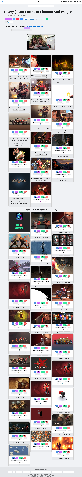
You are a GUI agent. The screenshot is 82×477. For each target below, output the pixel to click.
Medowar (22, 417)
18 (21, 191)
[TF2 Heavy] (41, 66)
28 (65, 351)
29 (65, 275)
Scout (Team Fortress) (23, 140)
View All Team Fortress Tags (35, 26)
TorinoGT (22, 277)
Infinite (33, 19)
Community (71, 1)
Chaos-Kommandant (44, 283)
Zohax (66, 252)
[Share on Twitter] (14, 19)
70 (21, 100)
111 (21, 69)
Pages (36, 19)
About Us (10, 471)
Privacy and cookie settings (68, 471)
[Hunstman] (62, 146)
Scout (22, 28)
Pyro (18, 28)
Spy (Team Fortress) (24, 76)
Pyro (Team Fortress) (25, 107)
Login (75, 1)
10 (43, 371)
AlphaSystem (22, 73)
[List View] (28, 19)
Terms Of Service (26, 471)
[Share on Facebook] (21, 19)
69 (21, 131)
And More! (27, 28)
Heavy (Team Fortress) (16, 76)
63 (43, 230)
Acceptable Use (34, 471)
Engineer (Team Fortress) (23, 78)
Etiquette (40, 471)
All (6, 21)
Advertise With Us (47, 471)
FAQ (14, 471)
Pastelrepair (22, 372)
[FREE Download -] (35, 69)
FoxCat (44, 175)
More (44, 19)
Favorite (8, 19)
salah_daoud (22, 166)
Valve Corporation (22, 170)
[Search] (38, 2)
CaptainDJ (44, 72)
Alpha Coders (4, 1)
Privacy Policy (19, 471)
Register (79, 1)
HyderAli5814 (22, 254)
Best (40, 19)
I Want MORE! (19, 228)
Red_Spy (44, 149)
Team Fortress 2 (13, 28)
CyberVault (44, 201)
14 (21, 323)
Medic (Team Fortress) (14, 78)
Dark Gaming (44, 77)
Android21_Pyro (44, 96)
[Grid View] (26, 19)
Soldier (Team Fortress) (16, 107)
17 (43, 120)
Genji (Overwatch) (36, 101)
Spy (20, 28)
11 (65, 72)
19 (65, 405)
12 (43, 303)
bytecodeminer (44, 448)
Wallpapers (11, 21)
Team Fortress (15, 170)
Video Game (16, 80)
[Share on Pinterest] (17, 19)
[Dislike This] (46, 69)
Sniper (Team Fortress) (25, 138)
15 (21, 300)
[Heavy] (62, 170)
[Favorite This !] (38, 69)
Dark (35, 75)
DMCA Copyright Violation (57, 471)
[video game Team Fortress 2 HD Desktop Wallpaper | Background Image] (41, 419)
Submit (65, 1)
